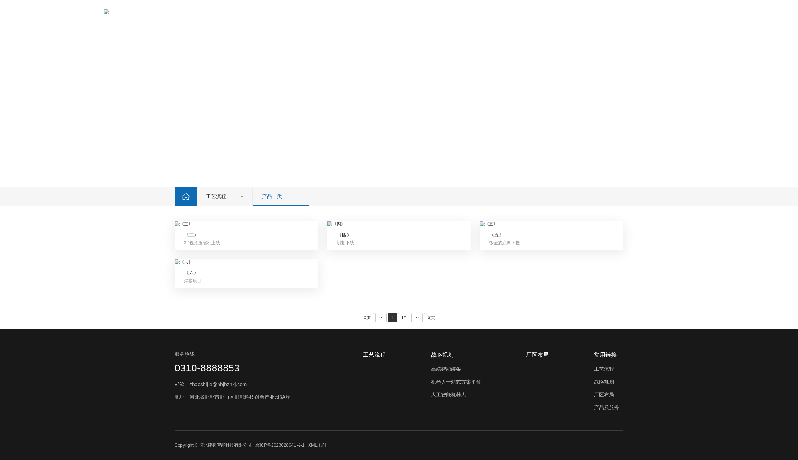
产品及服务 (547, 11)
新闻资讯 (585, 11)
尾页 (431, 318)
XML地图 (317, 445)
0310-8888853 (207, 368)
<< (381, 318)
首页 (410, 11)
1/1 (404, 318)
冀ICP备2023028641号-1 (280, 445)
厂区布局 (510, 11)
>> (417, 318)
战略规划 (475, 11)
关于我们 (620, 11)
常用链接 (605, 355)
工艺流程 (440, 11)
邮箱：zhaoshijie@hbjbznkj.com (211, 384)
